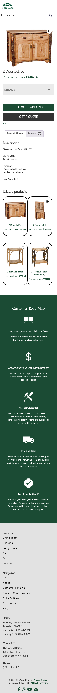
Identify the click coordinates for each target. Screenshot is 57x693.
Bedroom (8, 543)
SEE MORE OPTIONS (29, 107)
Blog (5, 609)
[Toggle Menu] (53, 6)
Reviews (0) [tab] (34, 133)
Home (6, 578)
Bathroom (9, 553)
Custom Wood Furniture (16, 593)
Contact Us (9, 603)
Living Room (10, 548)
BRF (5, 124)
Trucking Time (28, 451)
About (6, 583)
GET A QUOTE (28, 117)
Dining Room (10, 538)
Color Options (11, 598)
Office (6, 558)
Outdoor (8, 564)
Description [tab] (14, 133)
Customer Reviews (14, 588)
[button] (49, 31)
